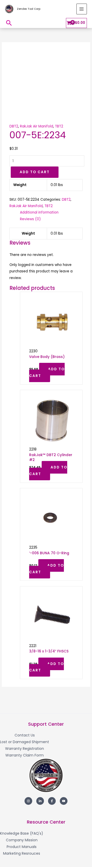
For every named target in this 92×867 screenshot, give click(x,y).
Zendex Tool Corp (28, 9)
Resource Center (46, 822)
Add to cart (35, 172)
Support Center (46, 724)
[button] (9, 23)
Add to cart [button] (47, 372)
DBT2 (13, 126)
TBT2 (59, 126)
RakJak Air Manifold (36, 126)
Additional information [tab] (39, 212)
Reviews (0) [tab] (30, 219)
